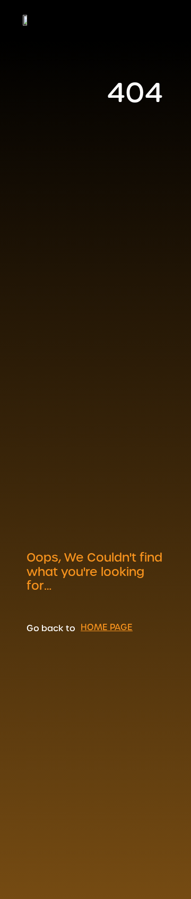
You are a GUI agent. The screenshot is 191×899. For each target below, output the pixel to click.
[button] (166, 19)
